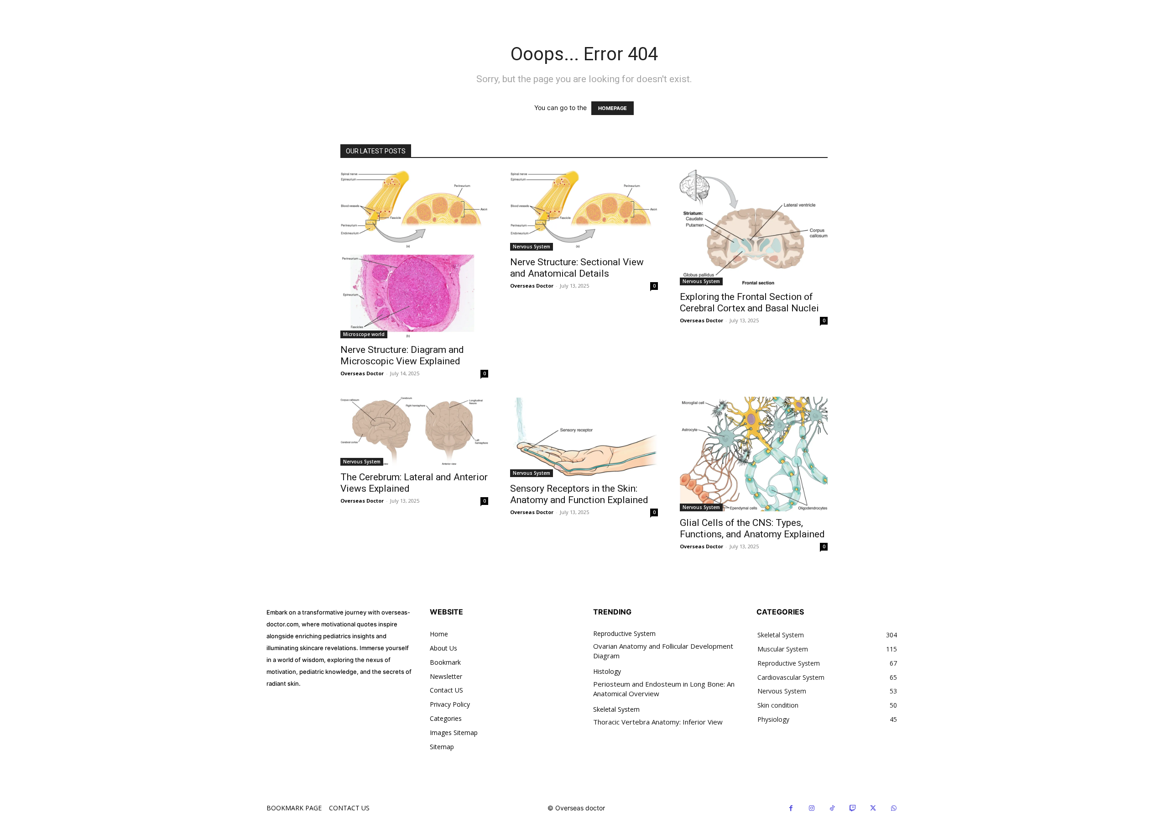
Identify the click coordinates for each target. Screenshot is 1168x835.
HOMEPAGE (612, 108)
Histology (607, 672)
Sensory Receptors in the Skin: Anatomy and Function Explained (579, 494)
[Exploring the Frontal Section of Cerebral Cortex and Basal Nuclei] (754, 228)
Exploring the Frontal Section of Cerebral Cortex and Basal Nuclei (749, 302)
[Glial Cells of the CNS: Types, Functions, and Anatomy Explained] (754, 454)
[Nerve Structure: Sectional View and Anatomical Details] (584, 210)
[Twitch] (852, 808)
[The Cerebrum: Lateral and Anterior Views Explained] (414, 431)
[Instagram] (811, 808)
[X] (873, 808)
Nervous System (531, 246)
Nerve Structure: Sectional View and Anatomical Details (577, 268)
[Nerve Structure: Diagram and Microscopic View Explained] (414, 254)
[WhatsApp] (894, 808)
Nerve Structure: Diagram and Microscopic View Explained (402, 355)
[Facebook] (791, 808)
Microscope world (364, 334)
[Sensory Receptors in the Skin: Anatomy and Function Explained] (584, 437)
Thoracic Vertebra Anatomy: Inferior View (658, 721)
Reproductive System (624, 634)
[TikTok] (832, 808)
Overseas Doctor (362, 373)
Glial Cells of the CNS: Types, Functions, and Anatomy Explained (752, 528)
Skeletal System (616, 710)
